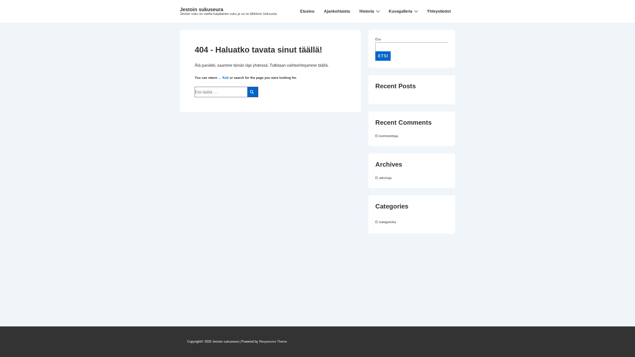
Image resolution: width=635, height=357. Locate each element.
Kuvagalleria (400, 11)
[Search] (252, 92)
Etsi (378, 39)
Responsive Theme (273, 341)
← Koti (223, 78)
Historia (366, 11)
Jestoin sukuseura (201, 9)
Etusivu (307, 11)
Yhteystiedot (439, 11)
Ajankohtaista (337, 11)
